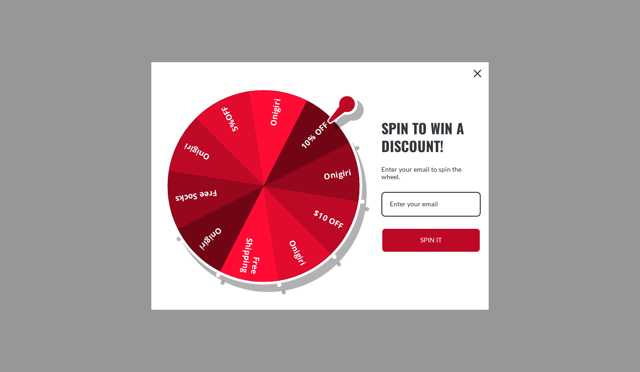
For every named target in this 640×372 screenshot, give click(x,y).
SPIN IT (431, 240)
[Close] (477, 73)
